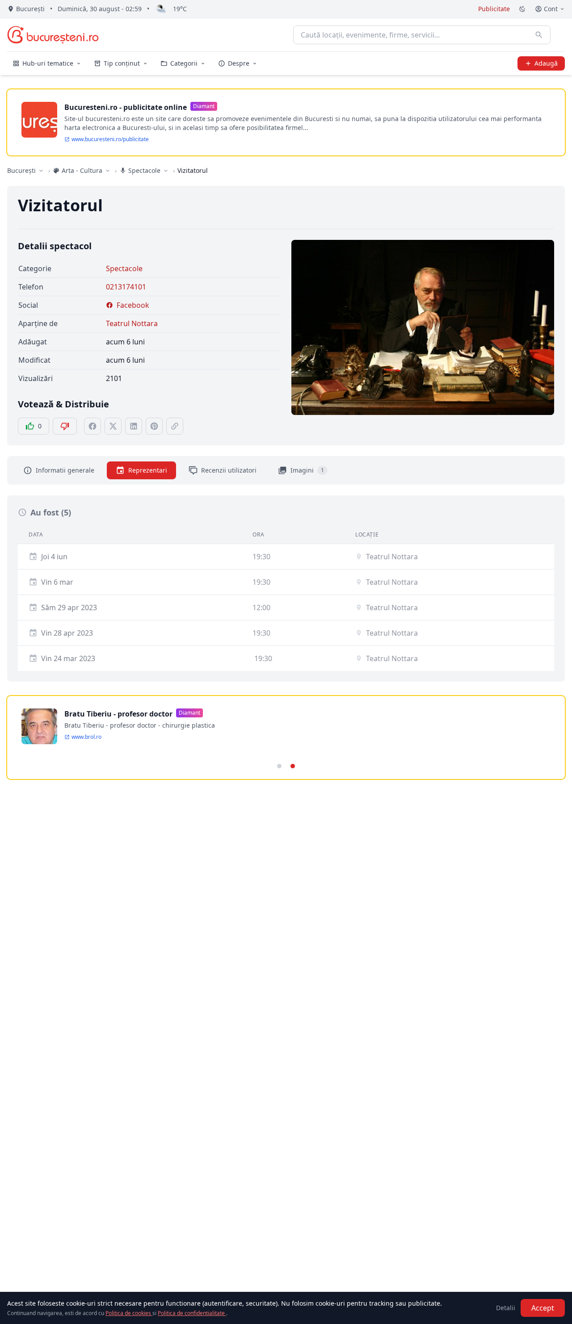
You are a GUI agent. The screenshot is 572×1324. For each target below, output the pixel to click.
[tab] (279, 766)
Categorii (184, 63)
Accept (542, 1308)
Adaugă (546, 63)
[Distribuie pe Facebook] (92, 426)
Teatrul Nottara (132, 323)
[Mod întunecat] (522, 9)
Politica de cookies (128, 1313)
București (21, 170)
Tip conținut (122, 63)
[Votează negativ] (65, 426)
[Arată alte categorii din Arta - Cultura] (107, 170)
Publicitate (494, 8)
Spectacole (124, 268)
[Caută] (539, 35)
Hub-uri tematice (47, 63)
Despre (238, 63)
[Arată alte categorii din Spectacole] (165, 170)
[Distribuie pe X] (113, 426)
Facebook (133, 305)
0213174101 (126, 287)
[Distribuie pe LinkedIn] (133, 426)
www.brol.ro (86, 737)
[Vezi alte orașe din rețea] (41, 170)
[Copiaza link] (174, 426)
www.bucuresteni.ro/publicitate (110, 139)
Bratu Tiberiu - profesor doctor (118, 714)
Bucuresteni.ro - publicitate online (125, 107)
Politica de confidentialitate (192, 1313)
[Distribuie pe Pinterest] (154, 426)
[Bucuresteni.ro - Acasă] (53, 35)
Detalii (505, 1307)
